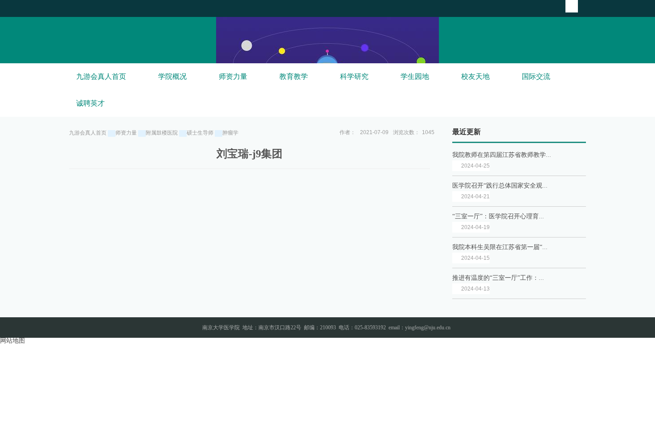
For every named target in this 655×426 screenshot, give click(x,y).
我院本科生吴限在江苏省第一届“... (500, 247)
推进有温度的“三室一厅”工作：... (498, 277)
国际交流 (536, 76)
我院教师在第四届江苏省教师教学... (501, 155)
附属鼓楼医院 (162, 133)
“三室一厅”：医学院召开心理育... (498, 216)
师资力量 (233, 76)
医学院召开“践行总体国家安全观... (500, 185)
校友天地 (475, 76)
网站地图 (12, 340)
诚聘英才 (90, 103)
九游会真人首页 (101, 76)
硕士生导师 (200, 133)
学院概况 (172, 76)
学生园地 (415, 76)
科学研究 (354, 76)
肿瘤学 (230, 133)
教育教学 (293, 76)
